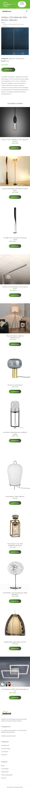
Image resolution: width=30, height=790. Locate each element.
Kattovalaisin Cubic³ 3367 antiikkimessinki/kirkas (15, 544)
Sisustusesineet (5, 748)
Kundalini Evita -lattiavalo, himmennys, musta (15, 238)
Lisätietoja (8, 69)
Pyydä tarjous (22, 3)
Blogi (2, 765)
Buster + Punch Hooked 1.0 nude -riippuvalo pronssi (15, 140)
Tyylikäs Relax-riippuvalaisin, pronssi (15, 642)
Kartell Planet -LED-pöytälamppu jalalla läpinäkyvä (15, 593)
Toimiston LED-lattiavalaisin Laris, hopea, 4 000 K (15, 287)
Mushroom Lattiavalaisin (15, 385)
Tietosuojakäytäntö (7, 775)
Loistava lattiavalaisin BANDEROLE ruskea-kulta (15, 189)
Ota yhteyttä (4, 768)
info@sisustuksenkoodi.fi (8, 736)
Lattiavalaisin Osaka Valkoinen (15, 496)
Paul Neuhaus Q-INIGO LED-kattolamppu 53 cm (15, 690)
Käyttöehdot (5, 772)
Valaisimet (12, 58)
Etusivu (3, 22)
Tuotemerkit (4, 751)
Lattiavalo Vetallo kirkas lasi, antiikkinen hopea (15, 433)
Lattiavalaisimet (19, 58)
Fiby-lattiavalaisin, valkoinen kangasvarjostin (15, 336)
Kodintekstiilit (5, 745)
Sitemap (3, 778)
